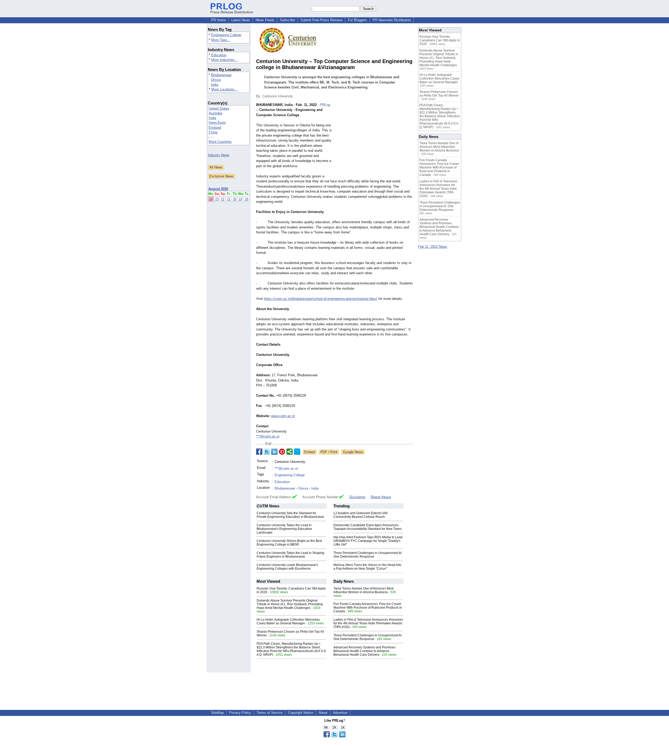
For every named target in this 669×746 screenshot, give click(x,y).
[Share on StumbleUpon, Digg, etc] (289, 451)
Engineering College (226, 35)
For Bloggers (357, 20)
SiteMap (217, 713)
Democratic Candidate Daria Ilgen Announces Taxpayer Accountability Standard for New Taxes (367, 527)
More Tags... (220, 40)
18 (246, 199)
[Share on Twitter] (267, 451)
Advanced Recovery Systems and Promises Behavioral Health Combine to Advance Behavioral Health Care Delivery (364, 651)
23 (217, 199)
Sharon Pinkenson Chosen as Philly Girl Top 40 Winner (439, 93)
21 (228, 199)
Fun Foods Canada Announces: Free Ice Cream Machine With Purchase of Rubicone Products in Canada (367, 607)
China (213, 132)
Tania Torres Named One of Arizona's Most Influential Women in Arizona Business (363, 590)
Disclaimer (357, 497)
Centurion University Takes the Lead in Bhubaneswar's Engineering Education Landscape (284, 528)
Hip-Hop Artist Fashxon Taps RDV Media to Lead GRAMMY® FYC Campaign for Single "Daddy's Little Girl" (367, 540)
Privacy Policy (240, 713)
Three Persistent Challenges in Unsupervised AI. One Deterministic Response (367, 554)
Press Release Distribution (231, 12)
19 (240, 199)
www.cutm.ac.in (283, 416)
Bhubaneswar (221, 75)
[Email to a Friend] (297, 451)
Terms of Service (269, 713)
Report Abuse (381, 497)
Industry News (218, 155)
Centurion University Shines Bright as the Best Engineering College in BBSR (289, 542)
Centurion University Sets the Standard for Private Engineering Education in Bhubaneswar (290, 515)
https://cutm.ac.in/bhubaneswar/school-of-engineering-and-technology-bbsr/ (320, 299)
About (323, 713)
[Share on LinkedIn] (274, 451)
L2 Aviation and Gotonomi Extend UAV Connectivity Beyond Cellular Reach (360, 515)
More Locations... (224, 89)
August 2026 (218, 189)
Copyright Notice (300, 713)
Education (218, 55)
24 (211, 199)
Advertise (340, 713)
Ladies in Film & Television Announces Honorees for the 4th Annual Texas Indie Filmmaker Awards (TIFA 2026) (368, 623)
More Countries (220, 142)
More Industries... (224, 60)
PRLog (325, 105)
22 (222, 199)
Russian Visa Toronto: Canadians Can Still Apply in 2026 (439, 40)
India (214, 85)
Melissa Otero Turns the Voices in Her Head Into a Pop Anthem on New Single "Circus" (367, 566)
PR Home (218, 20)
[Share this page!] (334, 736)
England (215, 128)
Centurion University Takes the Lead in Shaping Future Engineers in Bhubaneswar (290, 554)
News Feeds (265, 20)
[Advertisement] (373, 140)
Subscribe (287, 20)
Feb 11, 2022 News (432, 247)
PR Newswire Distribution (392, 20)
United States (219, 108)
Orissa (216, 80)
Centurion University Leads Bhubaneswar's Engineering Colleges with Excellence (287, 566)
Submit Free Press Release (321, 20)
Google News (353, 452)
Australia (215, 113)
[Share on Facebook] (259, 451)
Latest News (240, 20)
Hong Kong (217, 123)
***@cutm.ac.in (267, 436)
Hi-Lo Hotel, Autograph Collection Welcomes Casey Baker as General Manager (288, 621)
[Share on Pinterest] (282, 451)
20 (235, 199)
